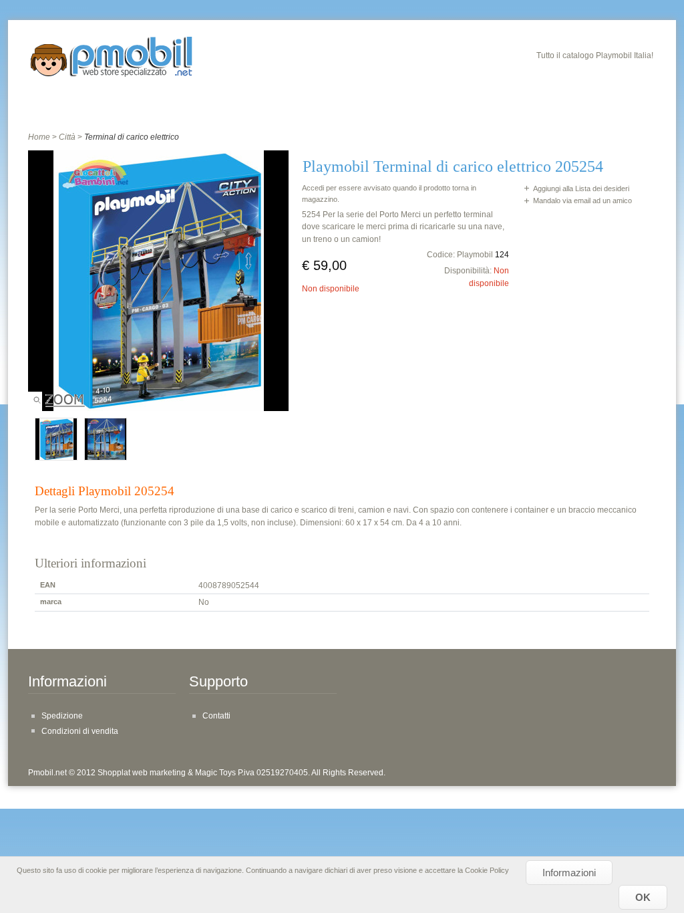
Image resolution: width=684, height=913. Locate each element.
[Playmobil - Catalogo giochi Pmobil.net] (111, 58)
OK (643, 897)
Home (39, 137)
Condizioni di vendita (79, 731)
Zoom (59, 403)
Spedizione (62, 716)
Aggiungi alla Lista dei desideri (581, 188)
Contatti (216, 716)
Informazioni (569, 872)
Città (67, 137)
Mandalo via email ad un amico (582, 201)
